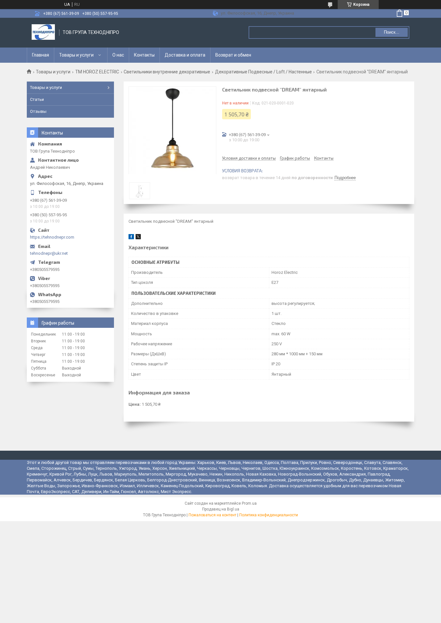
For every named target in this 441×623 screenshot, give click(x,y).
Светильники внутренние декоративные (167, 71)
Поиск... (391, 32)
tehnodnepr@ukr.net (49, 253)
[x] (138, 237)
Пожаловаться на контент (212, 515)
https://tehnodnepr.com (52, 237)
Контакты (144, 55)
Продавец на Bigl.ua (220, 509)
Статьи (37, 99)
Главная (40, 55)
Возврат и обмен (233, 55)
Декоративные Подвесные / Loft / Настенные (263, 71)
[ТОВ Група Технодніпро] (43, 32)
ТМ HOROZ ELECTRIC (97, 71)
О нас (118, 55)
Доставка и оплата (185, 55)
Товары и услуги (76, 55)
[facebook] (131, 237)
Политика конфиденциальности (268, 515)
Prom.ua (249, 503)
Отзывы (38, 111)
